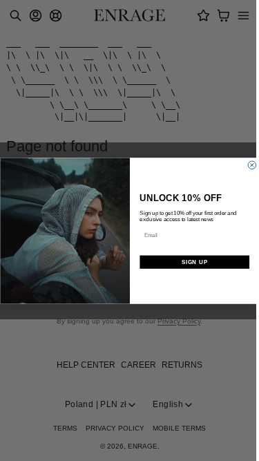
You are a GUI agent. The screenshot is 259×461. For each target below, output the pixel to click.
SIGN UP (194, 262)
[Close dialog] (252, 165)
